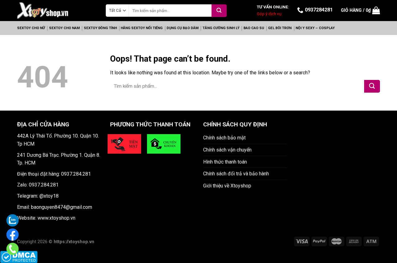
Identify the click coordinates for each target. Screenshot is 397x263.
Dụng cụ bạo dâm (182, 28)
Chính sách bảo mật (224, 138)
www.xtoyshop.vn (56, 218)
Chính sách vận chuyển (227, 150)
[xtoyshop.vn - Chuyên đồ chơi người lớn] (43, 10)
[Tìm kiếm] (219, 10)
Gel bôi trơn (280, 28)
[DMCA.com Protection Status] (19, 257)
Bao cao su (253, 28)
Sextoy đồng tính (100, 28)
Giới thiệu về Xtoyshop (227, 186)
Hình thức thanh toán (225, 162)
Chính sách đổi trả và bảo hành (236, 174)
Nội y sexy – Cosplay (315, 28)
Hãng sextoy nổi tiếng (142, 28)
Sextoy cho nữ (31, 28)
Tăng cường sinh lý (221, 28)
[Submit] (372, 86)
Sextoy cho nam (64, 28)
